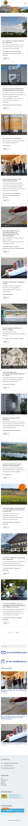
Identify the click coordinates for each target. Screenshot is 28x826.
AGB (2, 778)
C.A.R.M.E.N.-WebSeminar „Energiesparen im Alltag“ (14, 743)
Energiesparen (10, 294)
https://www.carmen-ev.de (9, 768)
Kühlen (5, 430)
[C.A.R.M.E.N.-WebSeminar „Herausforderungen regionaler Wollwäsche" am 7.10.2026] (14, 358)
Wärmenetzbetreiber (19, 248)
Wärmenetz (5, 197)
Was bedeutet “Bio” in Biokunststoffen (12, 138)
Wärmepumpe (18, 430)
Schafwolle (13, 384)
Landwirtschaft (7, 384)
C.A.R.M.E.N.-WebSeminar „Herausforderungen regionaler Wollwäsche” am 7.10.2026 (14, 374)
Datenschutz (3, 781)
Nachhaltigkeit (6, 53)
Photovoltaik (5, 524)
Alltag (5, 294)
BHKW (5, 104)
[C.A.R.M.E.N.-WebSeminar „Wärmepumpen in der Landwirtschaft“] (14, 543)
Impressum (3, 783)
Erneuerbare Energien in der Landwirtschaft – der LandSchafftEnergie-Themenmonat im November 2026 (14, 510)
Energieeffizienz (7, 51)
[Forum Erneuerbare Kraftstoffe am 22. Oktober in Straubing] (14, 314)
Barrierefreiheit (3, 784)
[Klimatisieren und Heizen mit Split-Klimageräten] (14, 404)
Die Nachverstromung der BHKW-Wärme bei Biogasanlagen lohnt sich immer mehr (13, 89)
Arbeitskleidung (7, 617)
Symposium (5, 55)
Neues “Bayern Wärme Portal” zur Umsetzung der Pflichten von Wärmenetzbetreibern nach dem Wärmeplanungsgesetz (11, 233)
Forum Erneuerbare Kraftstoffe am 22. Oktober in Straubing (12, 328)
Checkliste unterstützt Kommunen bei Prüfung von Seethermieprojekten (12, 464)
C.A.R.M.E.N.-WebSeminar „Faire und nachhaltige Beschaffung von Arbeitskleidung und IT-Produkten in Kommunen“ (14, 605)
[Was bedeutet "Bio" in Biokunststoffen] (14, 124)
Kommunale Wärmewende (14, 195)
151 (17, 632)
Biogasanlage (10, 104)
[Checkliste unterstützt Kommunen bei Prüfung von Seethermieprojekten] (14, 450)
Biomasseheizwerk (8, 193)
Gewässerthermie (7, 474)
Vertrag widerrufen (4, 779)
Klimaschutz (16, 338)
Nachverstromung (17, 104)
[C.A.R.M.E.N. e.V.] (5, 3)
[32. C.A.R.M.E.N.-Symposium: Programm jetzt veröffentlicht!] (14, 27)
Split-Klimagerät (10, 430)
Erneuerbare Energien (16, 51)
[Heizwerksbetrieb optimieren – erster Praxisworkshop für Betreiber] (14, 165)
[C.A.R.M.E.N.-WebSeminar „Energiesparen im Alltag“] (14, 268)
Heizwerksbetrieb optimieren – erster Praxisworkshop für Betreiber (12, 180)
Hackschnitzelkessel (16, 193)
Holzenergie (5, 195)
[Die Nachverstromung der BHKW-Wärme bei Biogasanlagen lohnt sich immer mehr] (14, 74)
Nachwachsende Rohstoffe (15, 53)
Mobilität (21, 338)
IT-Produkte (13, 617)
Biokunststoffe (7, 145)
